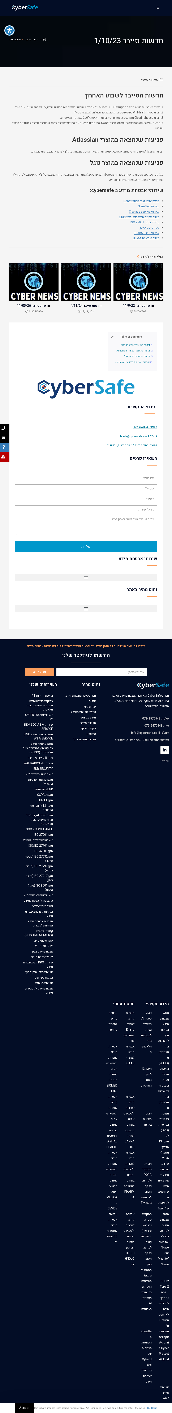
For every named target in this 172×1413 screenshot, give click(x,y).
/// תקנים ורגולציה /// (39, 774)
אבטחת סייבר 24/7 (164, 1393)
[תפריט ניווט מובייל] (158, 8)
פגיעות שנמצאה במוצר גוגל (137, 356)
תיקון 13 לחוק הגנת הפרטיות (41, 808)
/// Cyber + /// (44, 946)
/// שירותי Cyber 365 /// (39, 717)
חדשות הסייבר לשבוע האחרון (136, 345)
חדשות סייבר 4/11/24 (86, 305)
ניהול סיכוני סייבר (42, 906)
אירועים (91, 734)
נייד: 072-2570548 (156, 726)
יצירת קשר (89, 706)
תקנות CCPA (45, 795)
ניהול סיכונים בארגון (147, 1119)
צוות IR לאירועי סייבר (40, 758)
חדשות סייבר (149, 80)
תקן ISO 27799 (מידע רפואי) (39, 868)
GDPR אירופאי (44, 789)
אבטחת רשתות (44, 983)
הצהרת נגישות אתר (84, 739)
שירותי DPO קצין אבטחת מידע (38, 964)
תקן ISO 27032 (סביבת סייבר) (39, 858)
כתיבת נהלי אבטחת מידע (38, 901)
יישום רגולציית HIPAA (146, 238)
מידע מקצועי (88, 717)
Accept (24, 1408)
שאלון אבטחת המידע (83, 712)
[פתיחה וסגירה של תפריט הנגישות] (9, 30)
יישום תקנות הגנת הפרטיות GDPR (139, 217)
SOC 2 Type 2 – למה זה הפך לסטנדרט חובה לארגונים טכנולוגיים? (163, 1303)
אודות (92, 701)
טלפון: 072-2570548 (155, 718)
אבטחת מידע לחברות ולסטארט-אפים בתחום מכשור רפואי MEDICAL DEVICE (111, 1180)
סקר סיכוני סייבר (149, 227)
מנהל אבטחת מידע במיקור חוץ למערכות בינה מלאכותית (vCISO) (38, 748)
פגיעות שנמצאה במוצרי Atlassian (133, 351)
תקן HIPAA (46, 800)
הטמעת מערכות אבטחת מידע (39, 913)
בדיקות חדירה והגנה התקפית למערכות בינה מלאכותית (39, 705)
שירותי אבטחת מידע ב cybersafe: (132, 362)
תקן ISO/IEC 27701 (41, 845)
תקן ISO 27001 (43, 835)
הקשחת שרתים (44, 977)
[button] (86, 577)
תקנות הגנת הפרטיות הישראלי (40, 782)
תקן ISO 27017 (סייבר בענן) (39, 878)
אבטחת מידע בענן (42, 951)
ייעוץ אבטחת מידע (42, 957)
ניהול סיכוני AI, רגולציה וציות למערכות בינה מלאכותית (39, 819)
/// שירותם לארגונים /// (38, 895)
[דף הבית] (44, 39)
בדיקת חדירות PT (42, 695)
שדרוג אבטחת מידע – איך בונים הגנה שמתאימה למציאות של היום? (163, 1186)
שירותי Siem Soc (148, 206)
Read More (152, 1408)
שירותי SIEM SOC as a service (38, 726)
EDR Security (43, 769)
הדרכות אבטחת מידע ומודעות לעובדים (40, 923)
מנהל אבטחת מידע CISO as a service (38, 736)
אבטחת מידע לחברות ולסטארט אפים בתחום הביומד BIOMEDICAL (111, 1068)
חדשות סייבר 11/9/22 (138, 305)
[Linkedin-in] (164, 750)
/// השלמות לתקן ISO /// (38, 840)
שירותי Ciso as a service (144, 211)
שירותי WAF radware (38, 763)
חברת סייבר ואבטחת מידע (80, 695)
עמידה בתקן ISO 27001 (144, 222)
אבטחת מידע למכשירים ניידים (39, 990)
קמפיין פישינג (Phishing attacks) (39, 933)
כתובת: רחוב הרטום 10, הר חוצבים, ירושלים (132, 445)
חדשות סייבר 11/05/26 (33, 305)
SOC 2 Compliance (39, 829)
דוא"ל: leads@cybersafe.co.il (138, 436)
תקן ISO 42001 (43, 851)
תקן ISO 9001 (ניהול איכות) (40, 887)
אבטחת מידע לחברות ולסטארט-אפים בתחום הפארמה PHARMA (129, 1175)
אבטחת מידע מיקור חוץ (39, 972)
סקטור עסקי (88, 728)
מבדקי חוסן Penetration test (141, 201)
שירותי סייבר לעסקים (146, 233)
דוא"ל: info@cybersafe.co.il (150, 733)
